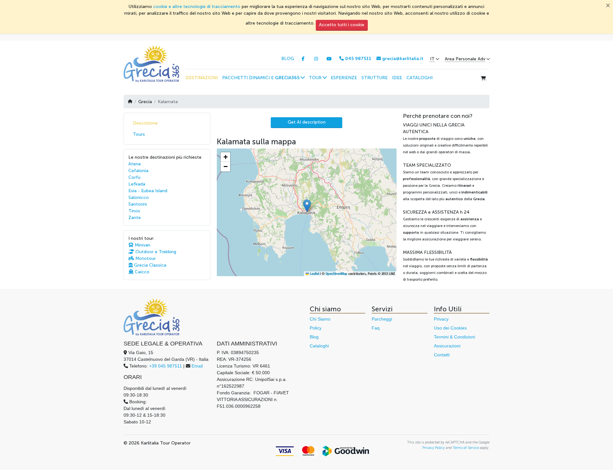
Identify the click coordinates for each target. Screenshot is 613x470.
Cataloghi (319, 345)
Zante (134, 217)
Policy (316, 327)
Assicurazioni (447, 345)
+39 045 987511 (165, 365)
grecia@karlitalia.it (402, 58)
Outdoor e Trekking (155, 251)
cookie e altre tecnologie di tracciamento (196, 6)
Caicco (141, 272)
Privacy (441, 319)
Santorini (137, 204)
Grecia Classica (149, 265)
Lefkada (136, 184)
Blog (314, 336)
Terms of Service (466, 447)
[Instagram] (316, 59)
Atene (134, 164)
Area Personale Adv (465, 59)
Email (197, 365)
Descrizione (145, 123)
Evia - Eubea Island (147, 190)
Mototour (145, 258)
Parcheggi (382, 319)
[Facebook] (303, 59)
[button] (263, 77)
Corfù (134, 177)
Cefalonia (138, 170)
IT (432, 59)
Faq (376, 327)
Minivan (141, 245)
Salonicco (138, 197)
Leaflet (314, 274)
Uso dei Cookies (450, 327)
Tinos (134, 211)
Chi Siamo (320, 319)
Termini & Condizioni (454, 336)
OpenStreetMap (336, 274)
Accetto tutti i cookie (341, 24)
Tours (139, 134)
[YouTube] (329, 59)
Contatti (442, 354)
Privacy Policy (433, 447)
